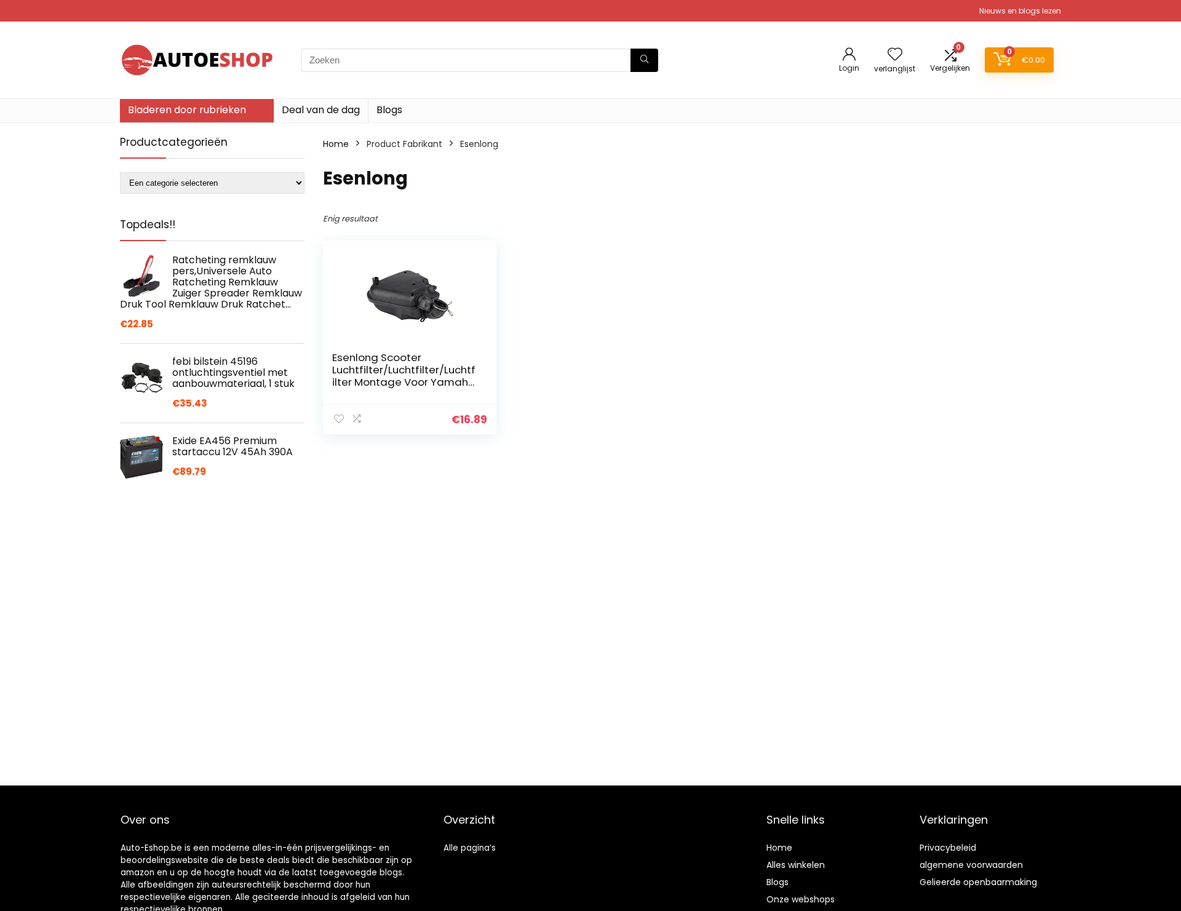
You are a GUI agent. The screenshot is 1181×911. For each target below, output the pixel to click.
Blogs (389, 110)
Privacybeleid (948, 847)
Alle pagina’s (469, 848)
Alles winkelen (795, 865)
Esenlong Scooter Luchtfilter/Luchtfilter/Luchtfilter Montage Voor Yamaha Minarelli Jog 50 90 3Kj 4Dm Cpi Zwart (403, 382)
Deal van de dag (321, 110)
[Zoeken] (644, 60)
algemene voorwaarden (971, 865)
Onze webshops (800, 899)
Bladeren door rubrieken (187, 110)
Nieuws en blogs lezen (1020, 11)
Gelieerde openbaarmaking (978, 882)
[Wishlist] (895, 55)
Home (336, 144)
